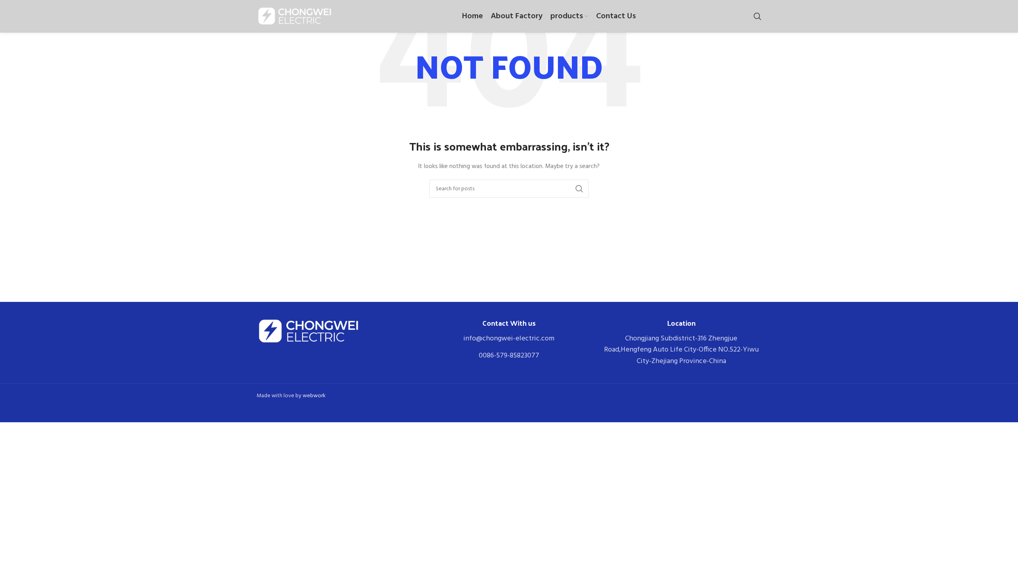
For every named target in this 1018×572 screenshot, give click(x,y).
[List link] (509, 339)
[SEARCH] (579, 189)
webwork (314, 395)
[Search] (757, 16)
